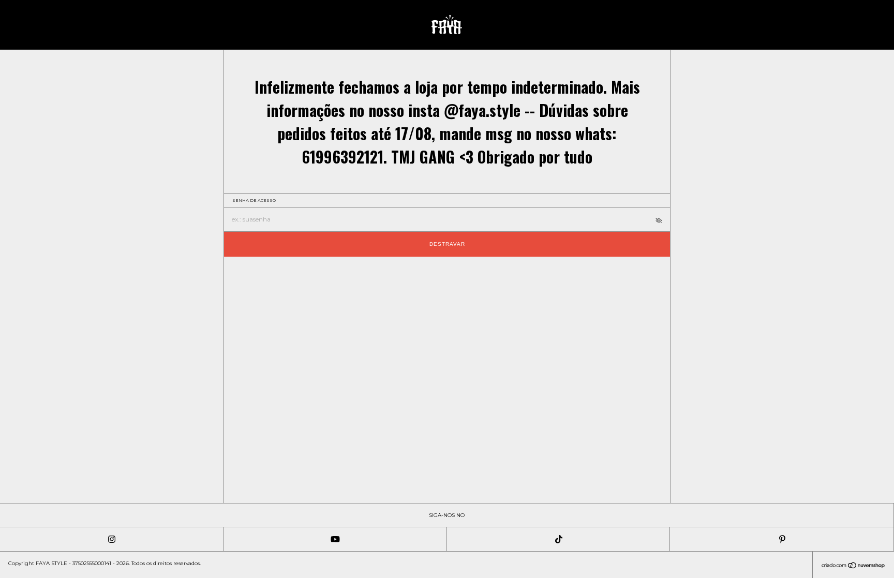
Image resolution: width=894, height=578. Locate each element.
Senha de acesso (254, 200)
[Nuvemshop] (853, 566)
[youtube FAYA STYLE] (335, 539)
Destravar (447, 244)
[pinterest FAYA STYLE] (781, 539)
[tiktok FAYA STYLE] (558, 539)
